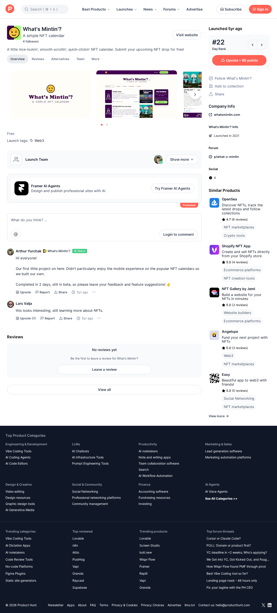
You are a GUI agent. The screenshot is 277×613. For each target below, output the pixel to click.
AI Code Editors (16, 463)
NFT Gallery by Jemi (238, 289)
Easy (226, 374)
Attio (75, 552)
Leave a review (104, 369)
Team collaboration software (159, 463)
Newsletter (56, 605)
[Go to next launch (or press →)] (261, 44)
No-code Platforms (19, 566)
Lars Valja (24, 303)
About (82, 605)
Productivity (148, 444)
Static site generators (20, 580)
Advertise (194, 9)
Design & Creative (18, 484)
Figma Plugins (15, 573)
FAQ (93, 605)
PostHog (78, 559)
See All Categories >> (221, 498)
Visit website (187, 35)
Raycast (78, 580)
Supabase (79, 587)
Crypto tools (234, 235)
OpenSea (229, 199)
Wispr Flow (147, 559)
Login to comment (178, 234)
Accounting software (153, 491)
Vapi (75, 566)
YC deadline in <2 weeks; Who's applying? (236, 552)
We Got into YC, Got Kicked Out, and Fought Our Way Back (238, 560)
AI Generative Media (19, 510)
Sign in (262, 9)
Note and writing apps (155, 457)
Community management (90, 504)
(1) (28, 318)
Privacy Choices (152, 605)
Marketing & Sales (218, 444)
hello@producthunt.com (233, 605)
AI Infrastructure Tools (88, 457)
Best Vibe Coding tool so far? (227, 573)
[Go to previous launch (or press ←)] (252, 44)
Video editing (14, 491)
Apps (70, 605)
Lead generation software (223, 451)
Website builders (237, 312)
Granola (77, 573)
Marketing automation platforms (228, 457)
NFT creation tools (239, 278)
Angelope (230, 331)
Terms (103, 605)
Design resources (17, 497)
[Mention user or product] (16, 234)
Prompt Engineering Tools (90, 463)
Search (144, 469)
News (148, 9)
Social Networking (239, 398)
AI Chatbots (80, 451)
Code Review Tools (19, 559)
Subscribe (233, 9)
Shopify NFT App (236, 246)
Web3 (39, 140)
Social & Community (87, 484)
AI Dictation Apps (17, 545)
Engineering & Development (26, 444)
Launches (124, 9)
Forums (169, 9)
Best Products (94, 9)
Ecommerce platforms (242, 270)
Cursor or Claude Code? (223, 538)
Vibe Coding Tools (18, 451)
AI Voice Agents (216, 491)
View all (104, 389)
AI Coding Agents (17, 457)
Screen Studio (149, 545)
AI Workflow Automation (156, 476)
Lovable (78, 538)
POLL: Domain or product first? (228, 545)
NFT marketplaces (239, 227)
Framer (144, 566)
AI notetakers (148, 451)
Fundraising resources (154, 497)
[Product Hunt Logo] (9, 9)
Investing (145, 504)
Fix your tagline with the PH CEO (229, 587)
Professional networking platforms (96, 497)
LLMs (76, 444)
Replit (143, 573)
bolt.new (145, 552)
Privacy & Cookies (125, 605)
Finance (144, 484)
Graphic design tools (20, 504)
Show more (179, 159)
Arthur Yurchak (28, 251)
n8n (75, 545)
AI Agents (212, 484)
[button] (95, 59)
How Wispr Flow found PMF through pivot (236, 566)
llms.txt (190, 605)
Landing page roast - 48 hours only (231, 580)
